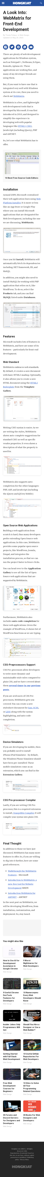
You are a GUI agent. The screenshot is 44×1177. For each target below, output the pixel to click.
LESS (8, 711)
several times (16, 685)
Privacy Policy (24, 1159)
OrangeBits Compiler (23, 812)
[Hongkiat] (22, 3)
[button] (5, 47)
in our (27, 685)
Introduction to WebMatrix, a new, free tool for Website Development (22, 883)
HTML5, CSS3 (25, 126)
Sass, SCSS (33, 707)
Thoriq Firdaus (11, 35)
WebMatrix (18, 96)
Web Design (24, 35)
